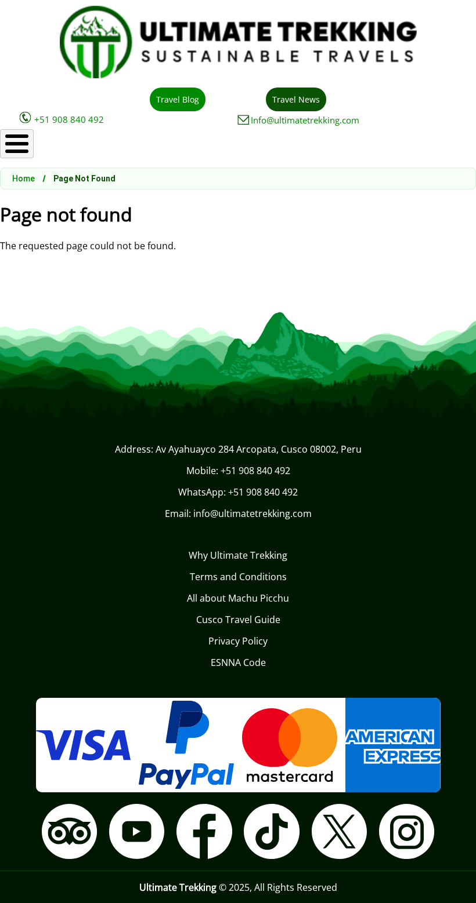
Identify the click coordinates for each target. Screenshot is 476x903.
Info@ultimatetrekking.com (305, 120)
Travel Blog (177, 99)
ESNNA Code (238, 662)
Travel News (296, 99)
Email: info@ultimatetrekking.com (238, 513)
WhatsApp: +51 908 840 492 (238, 492)
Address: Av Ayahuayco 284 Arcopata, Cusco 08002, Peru (238, 449)
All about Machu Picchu (238, 598)
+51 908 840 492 (69, 119)
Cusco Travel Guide (238, 619)
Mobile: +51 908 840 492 (238, 470)
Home (23, 178)
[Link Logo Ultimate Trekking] (238, 74)
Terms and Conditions (238, 576)
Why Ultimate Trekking (238, 555)
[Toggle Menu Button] (17, 143)
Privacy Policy (238, 641)
